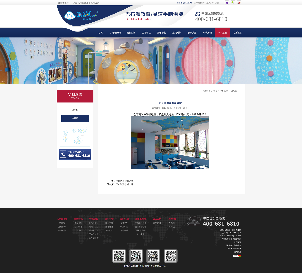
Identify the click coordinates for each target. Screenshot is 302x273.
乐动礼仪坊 (93, 230)
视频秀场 (124, 223)
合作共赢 (192, 32)
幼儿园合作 (140, 230)
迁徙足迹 (109, 227)
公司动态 (78, 227)
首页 (100, 32)
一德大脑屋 (236, 252)
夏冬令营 (161, 32)
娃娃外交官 (93, 227)
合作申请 (140, 234)
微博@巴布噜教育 (233, 245)
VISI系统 (222, 32)
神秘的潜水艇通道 (124, 181)
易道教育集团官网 (184, 3)
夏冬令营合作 (140, 227)
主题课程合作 (140, 223)
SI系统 (75, 118)
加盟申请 (237, 242)
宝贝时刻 (176, 32)
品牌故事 (62, 227)
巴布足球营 (93, 234)
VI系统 (75, 109)
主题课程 (146, 32)
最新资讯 (131, 32)
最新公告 (78, 223)
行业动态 (78, 230)
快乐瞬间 (124, 227)
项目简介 (109, 230)
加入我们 (216, 3)
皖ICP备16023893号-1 (231, 233)
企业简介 (62, 223)
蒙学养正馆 (93, 238)
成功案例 (207, 32)
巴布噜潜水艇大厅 (124, 184)
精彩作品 (124, 230)
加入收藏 (207, 3)
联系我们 (237, 32)
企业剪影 (62, 230)
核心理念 (109, 223)
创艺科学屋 (93, 223)
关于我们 (198, 3)
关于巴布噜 (115, 32)
